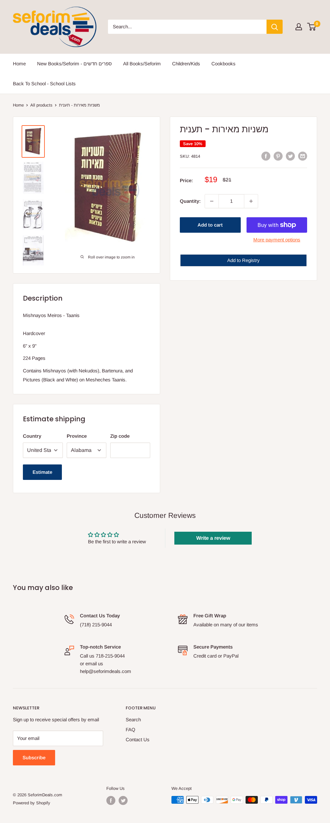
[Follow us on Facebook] (110, 800)
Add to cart (210, 225)
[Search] (275, 27)
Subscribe (34, 757)
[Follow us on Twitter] (123, 800)
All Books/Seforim (142, 63)
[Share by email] (302, 156)
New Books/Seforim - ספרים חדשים (74, 63)
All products (41, 105)
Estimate (42, 472)
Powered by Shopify (31, 802)
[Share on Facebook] (265, 156)
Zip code (120, 436)
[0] (312, 27)
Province (77, 436)
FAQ (130, 729)
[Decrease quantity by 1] (211, 201)
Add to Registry (243, 260)
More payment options (276, 239)
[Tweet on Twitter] (290, 156)
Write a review (213, 538)
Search (133, 719)
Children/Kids (186, 63)
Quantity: (190, 201)
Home (19, 63)
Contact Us (138, 739)
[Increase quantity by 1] (251, 201)
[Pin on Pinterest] (278, 156)
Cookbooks (223, 63)
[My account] (299, 26)
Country (32, 436)
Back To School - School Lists (44, 83)
